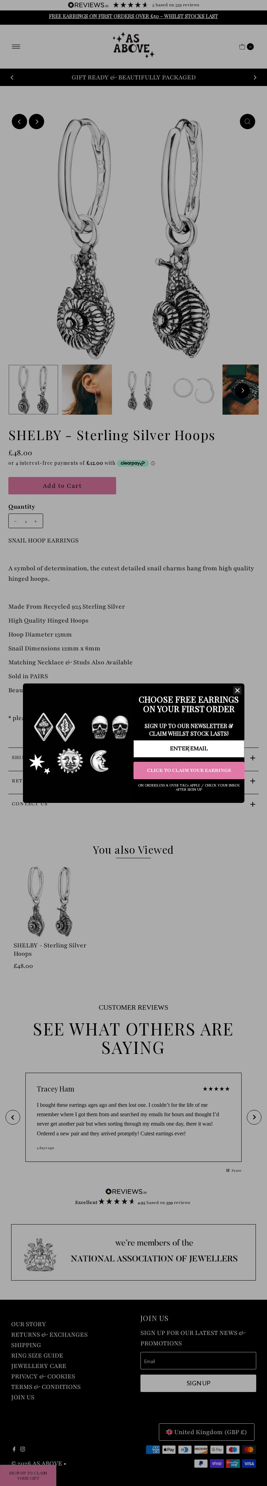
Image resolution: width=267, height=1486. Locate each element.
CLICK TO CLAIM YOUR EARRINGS (189, 770)
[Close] (237, 690)
